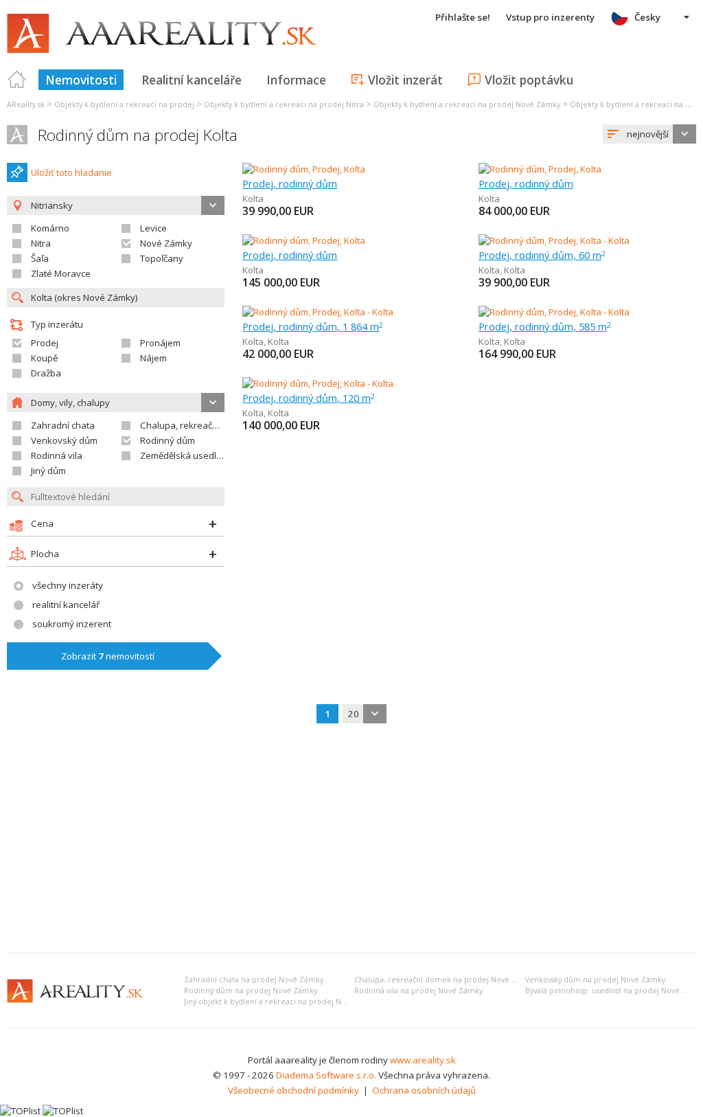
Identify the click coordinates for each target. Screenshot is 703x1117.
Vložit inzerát (405, 79)
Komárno (50, 228)
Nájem (153, 358)
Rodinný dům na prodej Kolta (138, 135)
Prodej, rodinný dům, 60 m (542, 255)
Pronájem (160, 343)
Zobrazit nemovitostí (107, 656)
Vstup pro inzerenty (550, 17)
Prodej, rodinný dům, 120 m (308, 398)
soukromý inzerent (71, 624)
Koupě (44, 358)
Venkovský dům (64, 440)
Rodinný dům (167, 440)
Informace (296, 79)
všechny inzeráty (67, 585)
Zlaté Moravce (61, 273)
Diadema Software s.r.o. (326, 1075)
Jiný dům (48, 470)
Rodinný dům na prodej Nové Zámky (250, 990)
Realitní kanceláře (191, 79)
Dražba (46, 373)
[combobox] (649, 134)
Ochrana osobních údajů (424, 1090)
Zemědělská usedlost (184, 455)
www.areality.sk (423, 1060)
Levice (153, 228)
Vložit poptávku (529, 79)
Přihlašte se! (462, 17)
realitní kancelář (66, 604)
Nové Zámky (166, 243)
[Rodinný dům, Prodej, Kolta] (303, 169)
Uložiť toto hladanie (71, 172)
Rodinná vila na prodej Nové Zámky (418, 990)
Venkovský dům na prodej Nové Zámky (595, 979)
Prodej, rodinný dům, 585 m (545, 326)
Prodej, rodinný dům (289, 183)
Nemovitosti (81, 79)
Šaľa (40, 258)
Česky (647, 17)
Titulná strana (17, 79)
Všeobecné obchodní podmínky (293, 1090)
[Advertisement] (351, 839)
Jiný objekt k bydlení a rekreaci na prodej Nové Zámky (282, 1001)
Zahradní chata (63, 425)
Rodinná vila (56, 455)
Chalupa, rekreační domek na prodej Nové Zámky (444, 979)
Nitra (41, 243)
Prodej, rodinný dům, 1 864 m (312, 326)
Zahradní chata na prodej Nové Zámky (253, 979)
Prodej (44, 343)
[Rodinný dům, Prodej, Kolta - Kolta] (554, 240)
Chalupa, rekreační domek (195, 425)
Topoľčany (161, 258)
